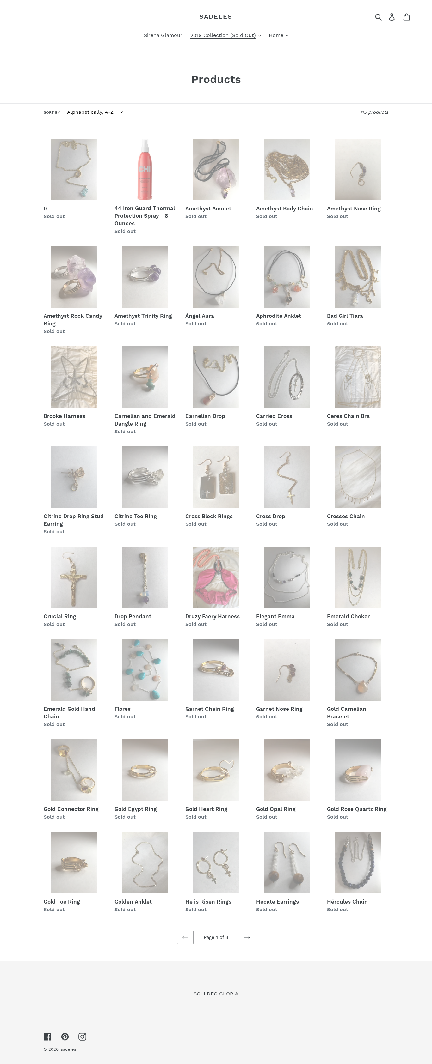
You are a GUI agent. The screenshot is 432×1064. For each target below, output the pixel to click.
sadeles (215, 16)
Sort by (52, 112)
